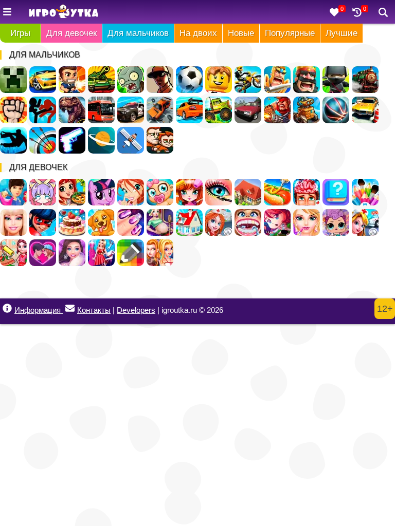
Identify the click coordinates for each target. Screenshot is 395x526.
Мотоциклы (248, 79)
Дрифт (189, 110)
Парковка (365, 110)
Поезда (365, 79)
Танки (101, 79)
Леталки (130, 140)
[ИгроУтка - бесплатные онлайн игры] (63, 12)
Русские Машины (248, 110)
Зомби (130, 79)
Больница (218, 222)
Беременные (160, 222)
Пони (101, 192)
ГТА (160, 79)
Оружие (72, 140)
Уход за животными (101, 222)
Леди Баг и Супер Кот (42, 222)
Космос (101, 140)
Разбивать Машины (160, 110)
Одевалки (13, 192)
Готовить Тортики (72, 222)
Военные (277, 110)
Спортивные (335, 110)
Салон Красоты (306, 222)
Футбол (189, 79)
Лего (218, 79)
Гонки (42, 79)
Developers (136, 310)
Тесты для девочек (335, 192)
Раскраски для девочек (365, 192)
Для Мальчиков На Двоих (160, 140)
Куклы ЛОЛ (335, 222)
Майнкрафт (13, 79)
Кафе (277, 192)
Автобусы (101, 110)
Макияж (218, 192)
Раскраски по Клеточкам (130, 252)
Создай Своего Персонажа (42, 192)
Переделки (189, 222)
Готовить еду (72, 192)
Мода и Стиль (72, 252)
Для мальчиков (138, 33)
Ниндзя (335, 79)
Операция (306, 192)
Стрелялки (72, 79)
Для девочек (71, 33)
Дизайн (101, 252)
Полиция (130, 110)
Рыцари (277, 79)
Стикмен (42, 110)
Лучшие (341, 33)
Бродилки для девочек (277, 222)
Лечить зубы (248, 222)
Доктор (365, 222)
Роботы (306, 110)
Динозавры (72, 110)
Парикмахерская (189, 192)
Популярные (290, 33)
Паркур (13, 140)
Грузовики (218, 110)
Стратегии (306, 79)
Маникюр (130, 222)
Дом (248, 192)
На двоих (198, 33)
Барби (13, 222)
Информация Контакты (62, 310)
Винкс (130, 192)
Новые (241, 33)
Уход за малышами (160, 192)
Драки (13, 110)
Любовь (42, 252)
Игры (20, 33)
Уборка (13, 252)
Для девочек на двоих (160, 252)
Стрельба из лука (42, 140)
